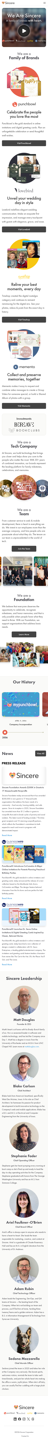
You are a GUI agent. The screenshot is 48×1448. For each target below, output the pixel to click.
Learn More (24, 634)
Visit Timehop (24, 319)
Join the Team (24, 548)
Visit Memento (24, 405)
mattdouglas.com (32, 1046)
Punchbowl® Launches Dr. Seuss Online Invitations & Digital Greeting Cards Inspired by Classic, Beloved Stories (23, 932)
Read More (7, 835)
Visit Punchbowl (24, 143)
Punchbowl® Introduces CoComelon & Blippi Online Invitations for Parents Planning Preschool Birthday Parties (23, 869)
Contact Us (25, 1436)
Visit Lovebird (24, 229)
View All (40, 753)
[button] (24, 31)
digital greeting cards (26, 127)
